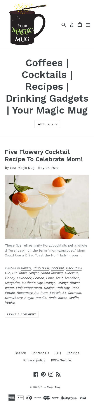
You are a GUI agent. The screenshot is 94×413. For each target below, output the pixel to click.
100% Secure (61, 360)
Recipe (49, 288)
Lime (50, 278)
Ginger (33, 273)
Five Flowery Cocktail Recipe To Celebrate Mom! (44, 155)
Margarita (12, 283)
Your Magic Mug (50, 387)
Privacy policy (34, 360)
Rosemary (24, 293)
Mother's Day (31, 283)
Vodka (9, 303)
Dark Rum (74, 268)
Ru (36, 293)
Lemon (38, 278)
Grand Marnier (51, 273)
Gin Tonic (19, 273)
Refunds (72, 353)
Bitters (26, 268)
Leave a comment (21, 314)
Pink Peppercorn (29, 288)
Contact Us (40, 353)
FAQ (58, 353)
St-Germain (71, 293)
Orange (49, 283)
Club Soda (41, 268)
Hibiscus (71, 273)
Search (20, 353)
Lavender (24, 278)
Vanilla (73, 298)
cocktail (57, 268)
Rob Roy (62, 288)
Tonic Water (57, 298)
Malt (59, 278)
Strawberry (13, 298)
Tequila (40, 298)
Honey (10, 278)
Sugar (28, 298)
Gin (7, 273)
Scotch (54, 293)
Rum (43, 293)
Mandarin (72, 278)
